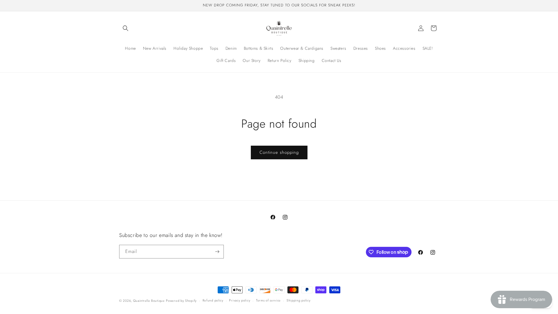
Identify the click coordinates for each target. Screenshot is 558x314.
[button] (125, 28)
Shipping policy (299, 300)
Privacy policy (239, 300)
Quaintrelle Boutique (149, 300)
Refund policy (213, 300)
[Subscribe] (217, 251)
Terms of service (268, 300)
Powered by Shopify (181, 300)
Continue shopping (279, 152)
